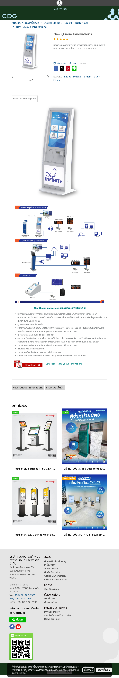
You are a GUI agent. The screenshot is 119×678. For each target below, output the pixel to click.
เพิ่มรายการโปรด (66, 64)
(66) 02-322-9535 (25, 595)
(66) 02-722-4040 (20, 598)
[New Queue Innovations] (30, 51)
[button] (109, 16)
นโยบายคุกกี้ (21, 673)
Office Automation (55, 576)
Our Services (51, 589)
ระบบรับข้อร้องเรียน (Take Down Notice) (57, 617)
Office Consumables (56, 579)
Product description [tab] (24, 98)
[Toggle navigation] (115, 16)
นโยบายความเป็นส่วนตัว (69, 670)
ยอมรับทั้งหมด (104, 670)
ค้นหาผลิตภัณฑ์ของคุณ (56, 561)
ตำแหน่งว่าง (50, 602)
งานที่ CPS (49, 598)
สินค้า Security (52, 572)
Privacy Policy (52, 612)
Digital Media (73, 77)
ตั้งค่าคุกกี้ (88, 670)
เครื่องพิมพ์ (49, 565)
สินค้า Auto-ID (51, 568)
